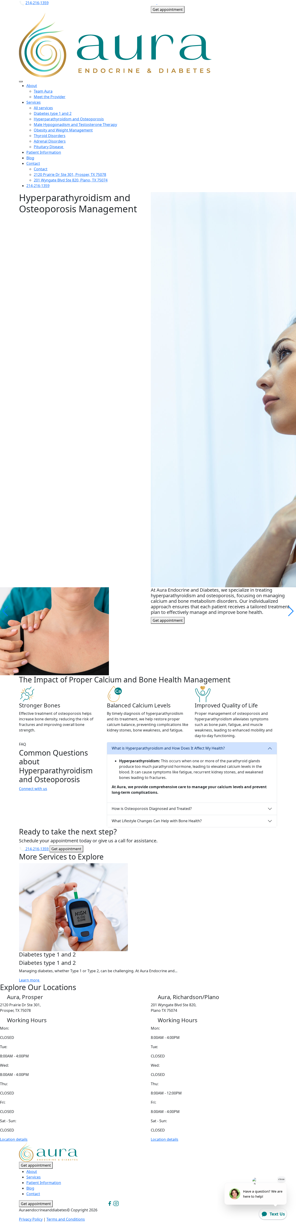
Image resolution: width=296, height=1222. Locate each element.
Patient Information (43, 152)
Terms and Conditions (65, 1219)
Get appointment (168, 9)
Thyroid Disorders (49, 135)
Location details (14, 1139)
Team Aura (43, 91)
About (31, 85)
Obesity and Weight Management (63, 130)
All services (43, 107)
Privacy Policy (31, 1219)
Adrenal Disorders (50, 141)
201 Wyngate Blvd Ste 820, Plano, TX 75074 (71, 180)
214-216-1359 (37, 2)
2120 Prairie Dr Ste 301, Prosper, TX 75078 (70, 174)
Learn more (29, 980)
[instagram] (160, 2)
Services (33, 102)
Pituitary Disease (49, 146)
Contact (33, 163)
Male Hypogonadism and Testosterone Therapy (75, 124)
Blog (30, 157)
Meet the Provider (49, 96)
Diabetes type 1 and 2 (52, 113)
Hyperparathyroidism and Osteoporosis (69, 119)
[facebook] (154, 2)
